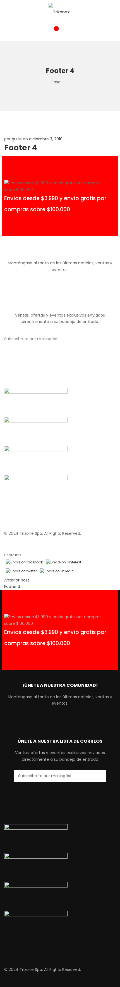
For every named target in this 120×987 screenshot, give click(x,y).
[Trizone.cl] (60, 12)
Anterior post (16, 580)
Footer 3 (12, 586)
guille (17, 139)
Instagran (64, 281)
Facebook (55, 281)
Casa (56, 82)
